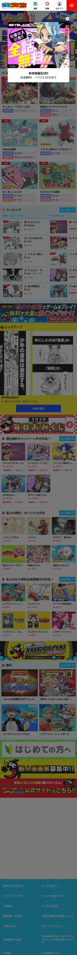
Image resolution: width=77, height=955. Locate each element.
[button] (35, 5)
